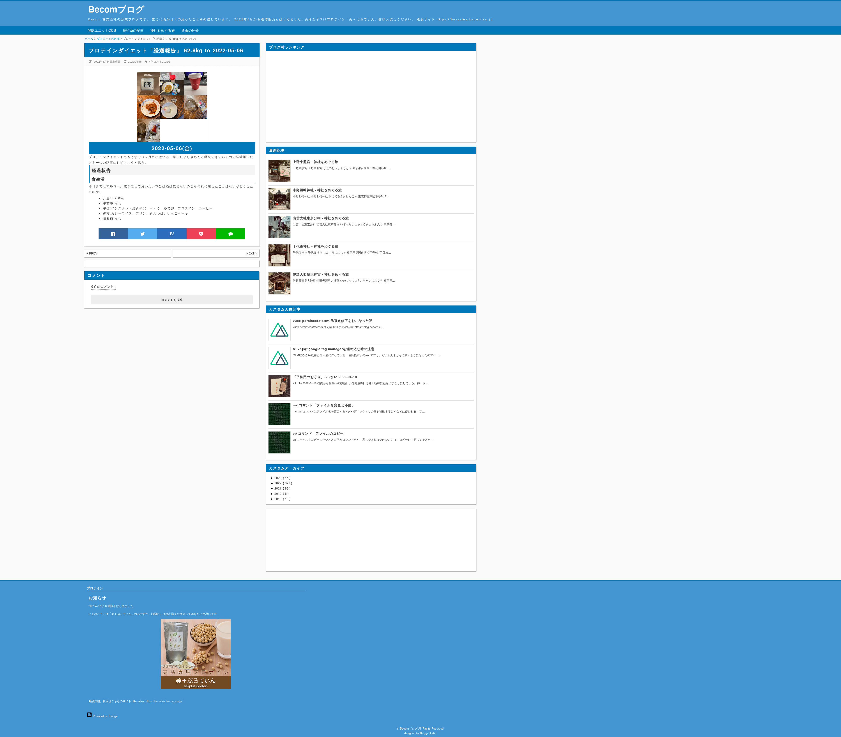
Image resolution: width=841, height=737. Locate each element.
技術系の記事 (133, 30)
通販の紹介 (190, 30)
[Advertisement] (111, 335)
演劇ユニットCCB (101, 30)
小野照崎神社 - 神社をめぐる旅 (317, 190)
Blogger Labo (428, 733)
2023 (278, 478)
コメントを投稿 (172, 300)
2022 (278, 483)
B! (172, 233)
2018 (278, 499)
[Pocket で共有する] (201, 233)
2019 (278, 493)
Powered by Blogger (105, 716)
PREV (92, 253)
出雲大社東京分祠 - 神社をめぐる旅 (321, 218)
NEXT (250, 253)
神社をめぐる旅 (162, 30)
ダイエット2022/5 (159, 61)
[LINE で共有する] (230, 233)
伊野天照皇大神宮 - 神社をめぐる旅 (321, 274)
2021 (278, 488)
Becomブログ (116, 9)
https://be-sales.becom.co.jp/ (163, 701)
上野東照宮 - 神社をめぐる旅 (315, 162)
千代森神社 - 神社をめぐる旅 (315, 246)
